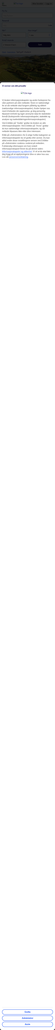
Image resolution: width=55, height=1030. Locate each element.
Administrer (27, 1018)
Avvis (27, 1024)
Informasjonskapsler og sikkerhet (17, 151)
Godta (27, 1012)
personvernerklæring (18, 157)
